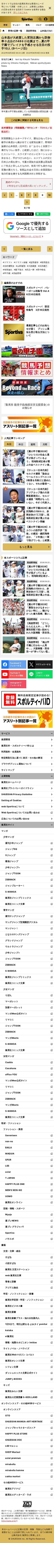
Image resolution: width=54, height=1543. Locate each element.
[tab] (5, 25)
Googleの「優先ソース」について (25, 236)
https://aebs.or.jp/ (9, 1521)
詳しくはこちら (20, 12)
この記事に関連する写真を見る (27, 120)
